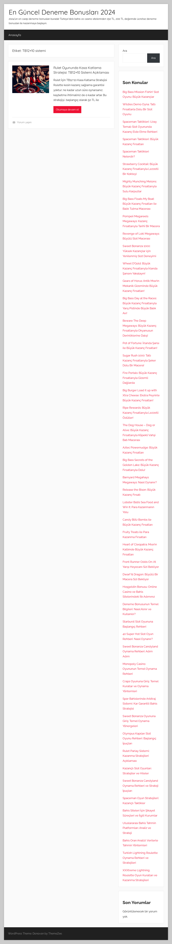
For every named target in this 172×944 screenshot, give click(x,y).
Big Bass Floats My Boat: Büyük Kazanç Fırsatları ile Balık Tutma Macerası (140, 204)
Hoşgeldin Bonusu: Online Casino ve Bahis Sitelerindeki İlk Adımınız (140, 591)
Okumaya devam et (67, 109)
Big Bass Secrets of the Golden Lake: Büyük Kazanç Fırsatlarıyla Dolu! (141, 465)
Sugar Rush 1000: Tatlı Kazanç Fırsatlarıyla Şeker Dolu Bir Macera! (139, 360)
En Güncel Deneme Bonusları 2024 (62, 12)
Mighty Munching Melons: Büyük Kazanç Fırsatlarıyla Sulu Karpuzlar (140, 186)
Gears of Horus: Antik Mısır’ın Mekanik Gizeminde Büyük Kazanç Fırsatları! (141, 286)
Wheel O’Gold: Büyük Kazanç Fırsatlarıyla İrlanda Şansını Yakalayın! (140, 268)
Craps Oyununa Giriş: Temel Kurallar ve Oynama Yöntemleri (140, 686)
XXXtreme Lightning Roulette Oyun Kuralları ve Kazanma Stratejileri (140, 875)
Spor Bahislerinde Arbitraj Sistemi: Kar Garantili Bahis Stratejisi (140, 703)
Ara (125, 50)
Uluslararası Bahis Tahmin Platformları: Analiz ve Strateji (139, 828)
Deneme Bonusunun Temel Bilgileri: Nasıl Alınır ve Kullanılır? (140, 609)
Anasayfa (14, 35)
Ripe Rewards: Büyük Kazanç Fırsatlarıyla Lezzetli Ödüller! (141, 412)
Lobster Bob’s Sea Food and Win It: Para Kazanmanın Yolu (141, 507)
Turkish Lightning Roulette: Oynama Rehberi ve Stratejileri (140, 858)
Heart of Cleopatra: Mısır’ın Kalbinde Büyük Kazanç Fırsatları (140, 549)
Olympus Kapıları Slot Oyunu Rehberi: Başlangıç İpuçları (139, 738)
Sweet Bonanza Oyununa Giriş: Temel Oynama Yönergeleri (139, 721)
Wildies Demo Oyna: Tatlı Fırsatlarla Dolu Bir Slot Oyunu (139, 109)
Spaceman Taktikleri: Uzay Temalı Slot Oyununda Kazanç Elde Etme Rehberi (140, 126)
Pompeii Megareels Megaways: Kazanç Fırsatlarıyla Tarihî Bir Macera (141, 221)
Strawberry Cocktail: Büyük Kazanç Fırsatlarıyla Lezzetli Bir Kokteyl (141, 169)
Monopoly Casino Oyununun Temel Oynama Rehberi (140, 669)
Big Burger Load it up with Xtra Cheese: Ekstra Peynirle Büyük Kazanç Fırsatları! (141, 395)
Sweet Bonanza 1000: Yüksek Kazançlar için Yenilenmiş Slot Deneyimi (139, 251)
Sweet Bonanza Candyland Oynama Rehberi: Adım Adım (140, 651)
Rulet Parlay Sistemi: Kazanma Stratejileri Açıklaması (136, 756)
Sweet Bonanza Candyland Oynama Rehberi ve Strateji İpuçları (140, 785)
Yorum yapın (24, 122)
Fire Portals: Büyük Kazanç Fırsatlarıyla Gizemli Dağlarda (140, 378)
